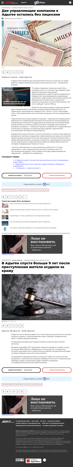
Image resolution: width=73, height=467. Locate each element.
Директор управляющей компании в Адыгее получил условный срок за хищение (34, 209)
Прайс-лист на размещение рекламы (53, 423)
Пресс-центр (35, 421)
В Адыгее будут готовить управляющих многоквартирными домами (30, 215)
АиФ (3, 67)
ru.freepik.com (12, 321)
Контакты (43, 421)
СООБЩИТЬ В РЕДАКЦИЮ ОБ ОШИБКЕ (52, 425)
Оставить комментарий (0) (57, 175)
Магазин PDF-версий (54, 421)
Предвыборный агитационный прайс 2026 (28, 425)
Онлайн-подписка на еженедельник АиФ (28, 423)
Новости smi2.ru (8, 254)
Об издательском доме (23, 421)
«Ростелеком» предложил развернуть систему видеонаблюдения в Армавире (33, 228)
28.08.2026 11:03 (6, 260)
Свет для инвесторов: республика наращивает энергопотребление (30, 221)
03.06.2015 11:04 (6, 7)
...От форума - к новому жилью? (27, 168)
